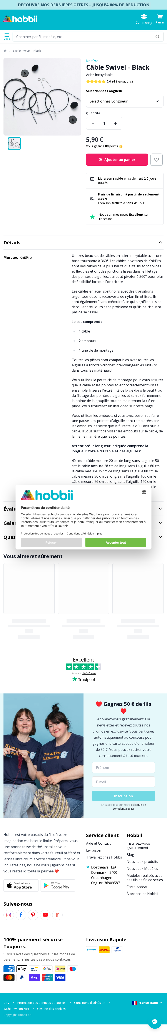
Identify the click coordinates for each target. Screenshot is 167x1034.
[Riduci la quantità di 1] (93, 123)
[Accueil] (5, 51)
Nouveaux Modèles (142, 868)
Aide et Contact (98, 843)
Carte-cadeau (137, 886)
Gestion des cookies (51, 1009)
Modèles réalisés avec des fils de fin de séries (145, 877)
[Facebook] (21, 915)
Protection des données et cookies (41, 1003)
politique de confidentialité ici (129, 807)
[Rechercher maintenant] (157, 36)
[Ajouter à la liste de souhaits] (156, 160)
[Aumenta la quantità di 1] (115, 123)
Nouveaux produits (142, 861)
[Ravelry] (57, 915)
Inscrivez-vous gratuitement (138, 845)
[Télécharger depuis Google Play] (57, 885)
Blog (130, 854)
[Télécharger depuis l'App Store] (20, 885)
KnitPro (92, 60)
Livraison (93, 850)
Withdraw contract (16, 1009)
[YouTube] (45, 915)
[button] (159, 19)
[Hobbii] (20, 18)
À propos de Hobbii (142, 893)
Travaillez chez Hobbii (104, 857)
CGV (6, 1003)
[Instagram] (8, 915)
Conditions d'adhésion (89, 1003)
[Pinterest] (33, 915)
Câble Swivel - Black (27, 51)
